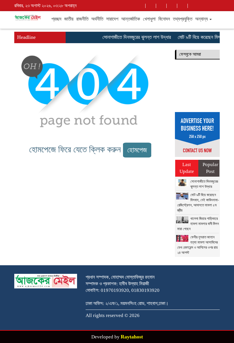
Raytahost (132, 337)
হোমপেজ (137, 150)
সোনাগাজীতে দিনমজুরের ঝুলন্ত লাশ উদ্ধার (134, 37)
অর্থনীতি (97, 19)
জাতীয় (68, 19)
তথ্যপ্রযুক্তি (182, 19)
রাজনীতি (82, 19)
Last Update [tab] (186, 168)
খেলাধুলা (149, 19)
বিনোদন (164, 19)
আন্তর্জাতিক (130, 19)
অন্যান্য (202, 19)
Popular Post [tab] (210, 168)
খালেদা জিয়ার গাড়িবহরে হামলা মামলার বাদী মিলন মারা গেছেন (198, 223)
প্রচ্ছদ (56, 19)
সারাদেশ (112, 19)
